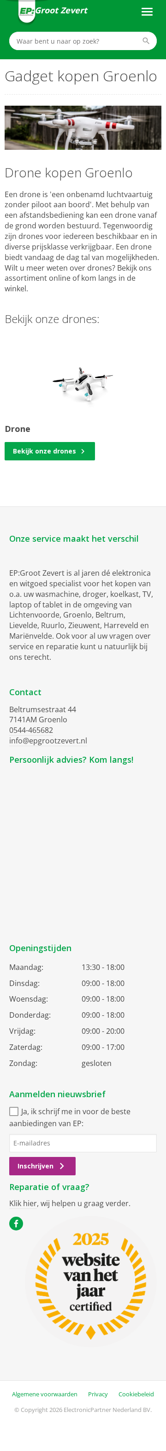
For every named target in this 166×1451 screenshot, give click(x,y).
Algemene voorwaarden (44, 1394)
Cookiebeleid (136, 1394)
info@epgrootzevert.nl (48, 741)
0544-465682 (31, 730)
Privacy (98, 1394)
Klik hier (23, 1203)
